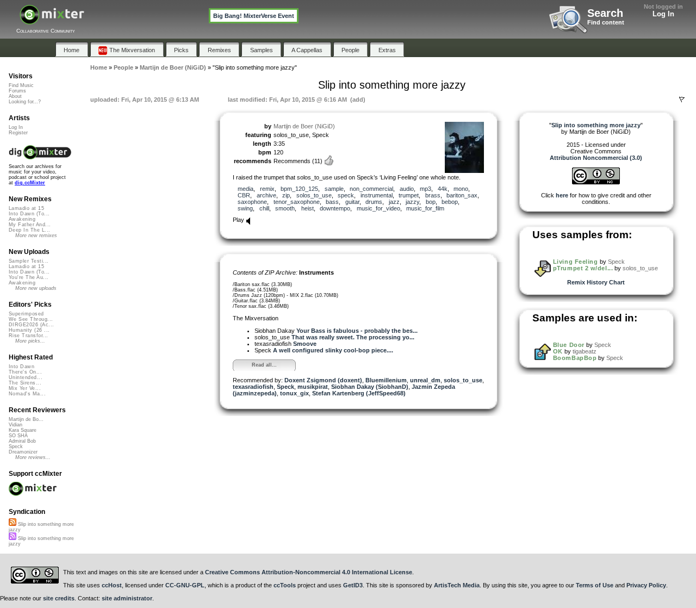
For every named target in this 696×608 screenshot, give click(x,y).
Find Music (21, 85)
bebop (450, 201)
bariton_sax (461, 195)
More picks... (30, 341)
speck (346, 195)
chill (264, 208)
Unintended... (25, 377)
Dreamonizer (23, 452)
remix (267, 188)
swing (245, 208)
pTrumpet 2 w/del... (583, 268)
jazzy (412, 201)
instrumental (377, 195)
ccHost (112, 585)
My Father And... (30, 224)
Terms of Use (594, 585)
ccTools (285, 585)
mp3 (425, 188)
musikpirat (312, 386)
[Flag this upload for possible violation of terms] (682, 99)
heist (307, 208)
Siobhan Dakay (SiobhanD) (369, 386)
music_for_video (378, 208)
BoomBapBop (575, 358)
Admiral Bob (22, 441)
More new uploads (36, 288)
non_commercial (371, 188)
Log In (663, 14)
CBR (244, 195)
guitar (352, 201)
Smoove (304, 343)
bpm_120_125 (299, 188)
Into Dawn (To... (29, 213)
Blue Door (569, 345)
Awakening (22, 219)
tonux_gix (294, 393)
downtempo (335, 208)
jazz (394, 201)
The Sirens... (25, 383)
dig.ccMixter (30, 182)
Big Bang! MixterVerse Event (253, 16)
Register (18, 132)
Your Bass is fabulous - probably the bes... (357, 330)
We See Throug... (31, 319)
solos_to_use (314, 195)
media (245, 188)
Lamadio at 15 (26, 208)
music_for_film (425, 208)
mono (460, 188)
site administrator (127, 598)
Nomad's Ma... (27, 393)
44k (443, 188)
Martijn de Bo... (26, 419)
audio (407, 188)
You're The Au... (28, 277)
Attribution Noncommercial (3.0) (596, 157)
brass (432, 195)
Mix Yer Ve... (25, 388)
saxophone (252, 201)
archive (266, 195)
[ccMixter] (52, 20)
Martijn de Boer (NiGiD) (304, 126)
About (15, 96)
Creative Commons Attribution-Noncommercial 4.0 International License (308, 572)
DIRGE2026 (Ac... (31, 324)
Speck (285, 386)
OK (558, 351)
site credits (58, 598)
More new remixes (36, 235)
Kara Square (22, 430)
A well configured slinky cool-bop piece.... (333, 350)
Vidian (15, 424)
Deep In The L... (29, 230)
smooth (285, 208)
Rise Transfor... (28, 335)
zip (286, 195)
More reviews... (33, 457)
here (562, 195)
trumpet (409, 195)
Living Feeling (575, 261)
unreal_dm (425, 380)
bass (332, 201)
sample (334, 188)
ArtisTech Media (457, 585)
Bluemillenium (386, 380)
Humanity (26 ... (29, 330)
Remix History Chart (596, 282)
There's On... (25, 372)
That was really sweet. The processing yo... (352, 337)
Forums (17, 91)
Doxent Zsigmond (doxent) (323, 380)
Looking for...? (25, 101)
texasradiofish (253, 386)
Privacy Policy (646, 585)
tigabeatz (584, 351)
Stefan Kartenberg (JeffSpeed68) (359, 393)
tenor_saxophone (297, 201)
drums (373, 201)
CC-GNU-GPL (184, 585)
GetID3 (353, 585)
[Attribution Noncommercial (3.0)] (596, 182)
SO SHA (18, 435)
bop (431, 201)
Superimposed (26, 314)
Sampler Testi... (28, 261)
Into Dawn (21, 366)
